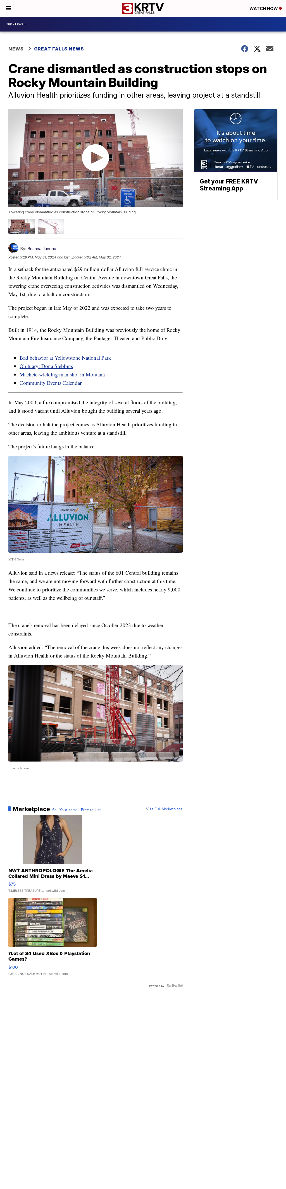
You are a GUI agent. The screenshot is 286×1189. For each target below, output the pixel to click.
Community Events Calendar (51, 382)
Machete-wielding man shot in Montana (62, 374)
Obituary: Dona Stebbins (46, 365)
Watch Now (264, 8)
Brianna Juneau (41, 248)
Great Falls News (59, 49)
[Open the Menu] (8, 8)
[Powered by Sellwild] (174, 986)
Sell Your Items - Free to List (76, 810)
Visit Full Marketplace (164, 809)
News (16, 49)
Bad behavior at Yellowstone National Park (65, 357)
